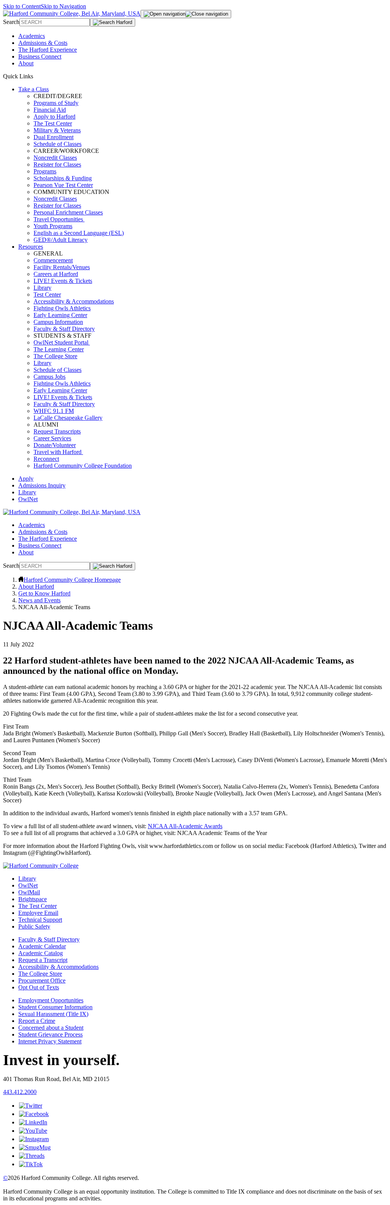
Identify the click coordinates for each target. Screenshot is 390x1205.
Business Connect (39, 56)
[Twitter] (30, 1105)
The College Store (55, 356)
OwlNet (28, 499)
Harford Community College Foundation (83, 465)
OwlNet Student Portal (62, 342)
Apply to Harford (54, 116)
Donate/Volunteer (55, 445)
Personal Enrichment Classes (68, 212)
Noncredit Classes (55, 157)
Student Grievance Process (50, 1034)
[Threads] (31, 1156)
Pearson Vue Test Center (63, 185)
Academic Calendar (42, 946)
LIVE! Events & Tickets (63, 281)
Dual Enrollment (54, 137)
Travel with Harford (58, 452)
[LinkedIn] (33, 1122)
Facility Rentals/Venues (62, 267)
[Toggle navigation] (186, 14)
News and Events (39, 600)
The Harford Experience (47, 49)
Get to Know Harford (44, 593)
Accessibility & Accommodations (74, 301)
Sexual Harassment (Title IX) (53, 1014)
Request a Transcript (42, 960)
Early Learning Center (60, 315)
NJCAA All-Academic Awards (185, 826)
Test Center (47, 294)
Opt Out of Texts (38, 987)
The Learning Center (59, 349)
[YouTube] (33, 1130)
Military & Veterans (57, 130)
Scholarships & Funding (63, 178)
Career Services (52, 438)
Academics (31, 36)
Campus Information (58, 322)
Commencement (53, 260)
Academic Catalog (40, 953)
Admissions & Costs (42, 43)
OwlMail (29, 892)
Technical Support (40, 919)
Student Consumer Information (55, 1007)
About (26, 63)
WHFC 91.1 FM (54, 411)
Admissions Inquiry (42, 485)
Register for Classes (57, 164)
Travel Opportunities (59, 219)
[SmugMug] (34, 1147)
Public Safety (34, 926)
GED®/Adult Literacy (61, 240)
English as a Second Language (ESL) (79, 233)
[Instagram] (34, 1139)
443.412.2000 (20, 1092)
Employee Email (38, 913)
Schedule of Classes (58, 144)
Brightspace (32, 899)
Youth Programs (53, 226)
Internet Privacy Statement (50, 1041)
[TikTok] (30, 1164)
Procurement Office (42, 980)
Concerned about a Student (50, 1027)
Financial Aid (50, 109)
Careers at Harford (56, 274)
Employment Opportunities (50, 1000)
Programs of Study (56, 103)
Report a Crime (36, 1021)
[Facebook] (34, 1114)
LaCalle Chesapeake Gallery (68, 417)
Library (42, 287)
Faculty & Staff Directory (64, 328)
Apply (26, 478)
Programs (45, 171)
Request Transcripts (57, 431)
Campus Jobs (50, 376)
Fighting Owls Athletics (62, 308)
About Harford (36, 586)
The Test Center (53, 123)
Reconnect (46, 459)
